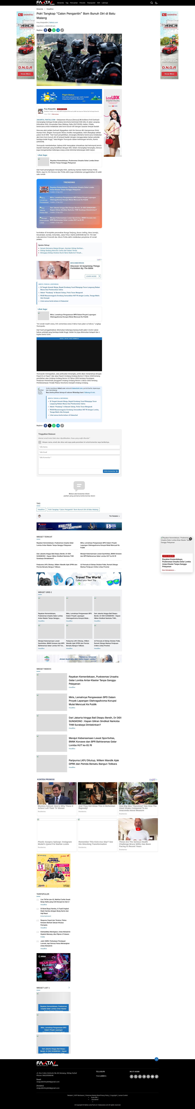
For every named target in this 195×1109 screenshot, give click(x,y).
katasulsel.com (77, 388)
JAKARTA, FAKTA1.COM (46, 120)
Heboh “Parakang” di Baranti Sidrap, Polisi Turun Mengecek (61, 292)
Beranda (40, 9)
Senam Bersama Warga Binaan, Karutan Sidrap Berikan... (62, 248)
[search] (151, 2)
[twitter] (49, 30)
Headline (50, 9)
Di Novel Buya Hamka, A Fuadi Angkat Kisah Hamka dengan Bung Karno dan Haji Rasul (55, 911)
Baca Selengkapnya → (168, 570)
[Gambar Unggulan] (79, 85)
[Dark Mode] (156, 2)
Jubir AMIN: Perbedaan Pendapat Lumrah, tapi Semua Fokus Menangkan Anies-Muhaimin (55, 943)
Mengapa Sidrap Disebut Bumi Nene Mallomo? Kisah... (61, 253)
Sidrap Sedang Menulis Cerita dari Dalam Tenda (58, 251)
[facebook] (45, 30)
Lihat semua (55, 114)
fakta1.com (53, 22)
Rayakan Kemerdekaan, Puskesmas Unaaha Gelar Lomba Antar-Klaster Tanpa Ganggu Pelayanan (74, 162)
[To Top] (156, 1059)
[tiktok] (156, 1076)
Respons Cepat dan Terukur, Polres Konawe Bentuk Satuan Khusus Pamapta (53, 922)
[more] (69, 988)
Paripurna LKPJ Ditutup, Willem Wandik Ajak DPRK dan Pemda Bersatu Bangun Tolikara (57, 566)
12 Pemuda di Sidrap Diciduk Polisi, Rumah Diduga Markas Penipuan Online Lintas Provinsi (99, 566)
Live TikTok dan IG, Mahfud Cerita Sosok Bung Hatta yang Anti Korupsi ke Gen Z (55, 900)
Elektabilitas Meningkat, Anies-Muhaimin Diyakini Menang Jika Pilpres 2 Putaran (55, 933)
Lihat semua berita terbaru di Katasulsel (54, 301)
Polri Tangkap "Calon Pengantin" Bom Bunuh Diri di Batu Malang (73, 510)
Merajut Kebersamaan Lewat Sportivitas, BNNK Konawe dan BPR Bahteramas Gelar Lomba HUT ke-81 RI (101, 555)
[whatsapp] (54, 30)
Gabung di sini (89, 392)
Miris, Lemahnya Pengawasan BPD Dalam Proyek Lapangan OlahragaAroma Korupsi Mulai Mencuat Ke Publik (73, 316)
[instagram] (148, 1076)
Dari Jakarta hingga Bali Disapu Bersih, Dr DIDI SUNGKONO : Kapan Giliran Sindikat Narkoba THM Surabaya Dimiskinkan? (55, 556)
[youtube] (152, 1076)
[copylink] (62, 30)
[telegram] (58, 30)
